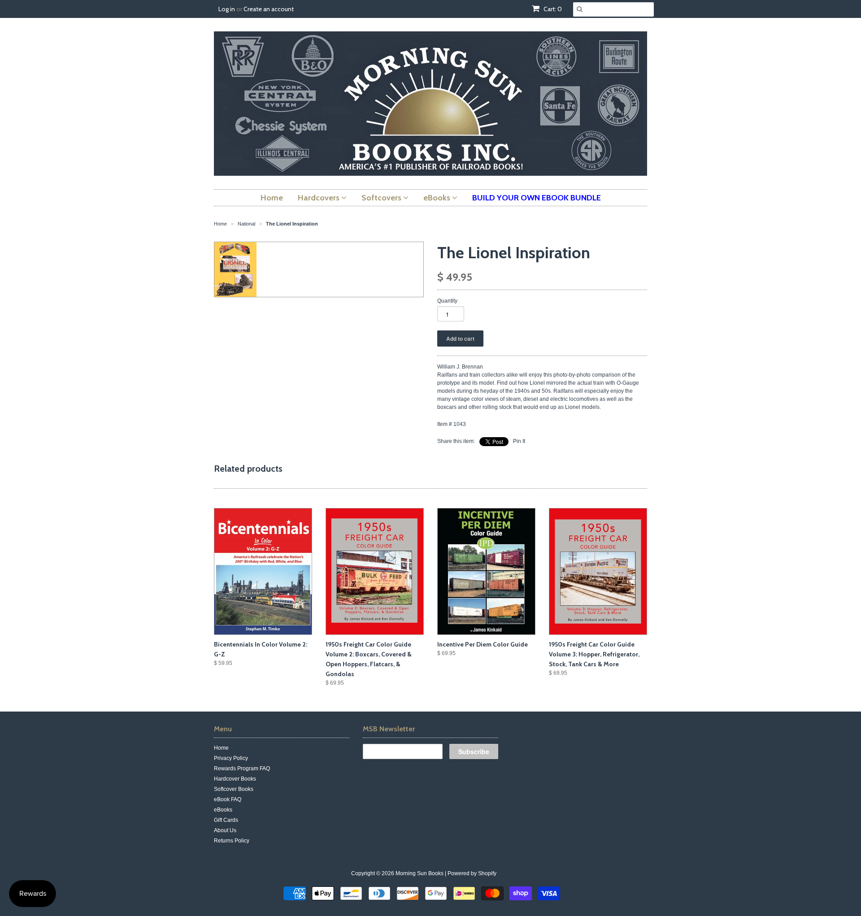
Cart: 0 (552, 9)
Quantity (447, 301)
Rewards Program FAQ (242, 768)
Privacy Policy (231, 758)
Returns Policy (231, 841)
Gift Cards (226, 820)
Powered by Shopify (472, 873)
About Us (225, 830)
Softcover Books (233, 789)
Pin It (519, 441)
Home (221, 748)
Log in (226, 9)
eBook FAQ (227, 799)
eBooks (223, 810)
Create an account (269, 9)
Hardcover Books (235, 779)
